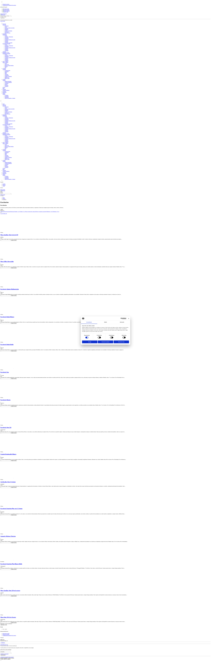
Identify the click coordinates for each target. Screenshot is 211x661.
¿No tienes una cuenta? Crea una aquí (7, 657)
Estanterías (7, 38)
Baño (4, 88)
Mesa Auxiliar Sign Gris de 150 (9, 235)
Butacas (6, 66)
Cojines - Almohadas (8, 30)
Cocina (4, 87)
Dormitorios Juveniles (6, 43)
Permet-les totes (121, 341)
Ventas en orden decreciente (5, 211)
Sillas (6, 73)
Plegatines (6, 28)
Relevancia (12, 211)
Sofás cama (7, 64)
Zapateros (6, 40)
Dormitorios (5, 34)
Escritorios (7, 96)
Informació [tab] (122, 322)
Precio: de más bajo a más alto (30, 211)
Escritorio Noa (4, 372)
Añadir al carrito (13, 240)
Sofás (6, 63)
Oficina (4, 94)
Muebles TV (7, 77)
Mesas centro (7, 78)
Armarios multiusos (6, 90)
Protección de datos (6, 633)
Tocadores (6, 37)
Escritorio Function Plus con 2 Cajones (11, 508)
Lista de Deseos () (3, 13)
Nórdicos (6, 29)
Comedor (4, 69)
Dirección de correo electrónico (5, 649)
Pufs (5, 67)
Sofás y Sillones (5, 62)
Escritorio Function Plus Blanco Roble (11, 564)
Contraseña (2, 651)
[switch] (99, 337)
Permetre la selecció (105, 341)
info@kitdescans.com (4, 644)
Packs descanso (7, 32)
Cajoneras (6, 95)
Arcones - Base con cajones (9, 27)
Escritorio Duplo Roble (7, 344)
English (7, 8)
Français (8, 10)
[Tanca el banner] (128, 318)
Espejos (6, 84)
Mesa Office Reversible (7, 261)
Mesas (6, 72)
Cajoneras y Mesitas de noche (10, 39)
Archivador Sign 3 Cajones (8, 482)
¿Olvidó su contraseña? (4, 653)
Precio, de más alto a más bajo (41, 211)
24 (2, 213)
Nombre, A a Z (17, 211)
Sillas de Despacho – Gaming (10, 98)
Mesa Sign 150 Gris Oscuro (8, 617)
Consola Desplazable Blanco (8, 454)
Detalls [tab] (105, 322)
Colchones (7, 25)
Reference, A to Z (50, 211)
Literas (6, 35)
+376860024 (2, 642)
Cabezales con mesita (8, 42)
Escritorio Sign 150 (5, 427)
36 (3, 213)
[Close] (0, 101)
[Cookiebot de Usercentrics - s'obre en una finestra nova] (121, 318)
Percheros (6, 85)
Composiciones (7, 70)
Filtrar (2, 209)
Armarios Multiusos (8, 82)
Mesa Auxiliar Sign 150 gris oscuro (10, 590)
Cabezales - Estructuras (9, 36)
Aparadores (7, 75)
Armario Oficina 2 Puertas (8, 536)
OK (6, 624)
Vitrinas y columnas (8, 76)
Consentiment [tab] (89, 322)
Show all (5, 213)
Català (7, 11)
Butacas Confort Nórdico (9, 65)
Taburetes (6, 74)
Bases (6, 26)
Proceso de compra (6, 4)
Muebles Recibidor (8, 81)
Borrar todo (2, 624)
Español (7, 9)
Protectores (7, 31)
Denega (89, 341)
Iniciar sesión (2, 189)
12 (1, 213)
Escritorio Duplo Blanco (7, 317)
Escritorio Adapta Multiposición (9, 289)
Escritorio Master (5, 400)
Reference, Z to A (56, 211)
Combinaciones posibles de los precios (9, 5)
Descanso (4, 24)
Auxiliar (4, 80)
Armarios (6, 41)
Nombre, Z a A (22, 211)
